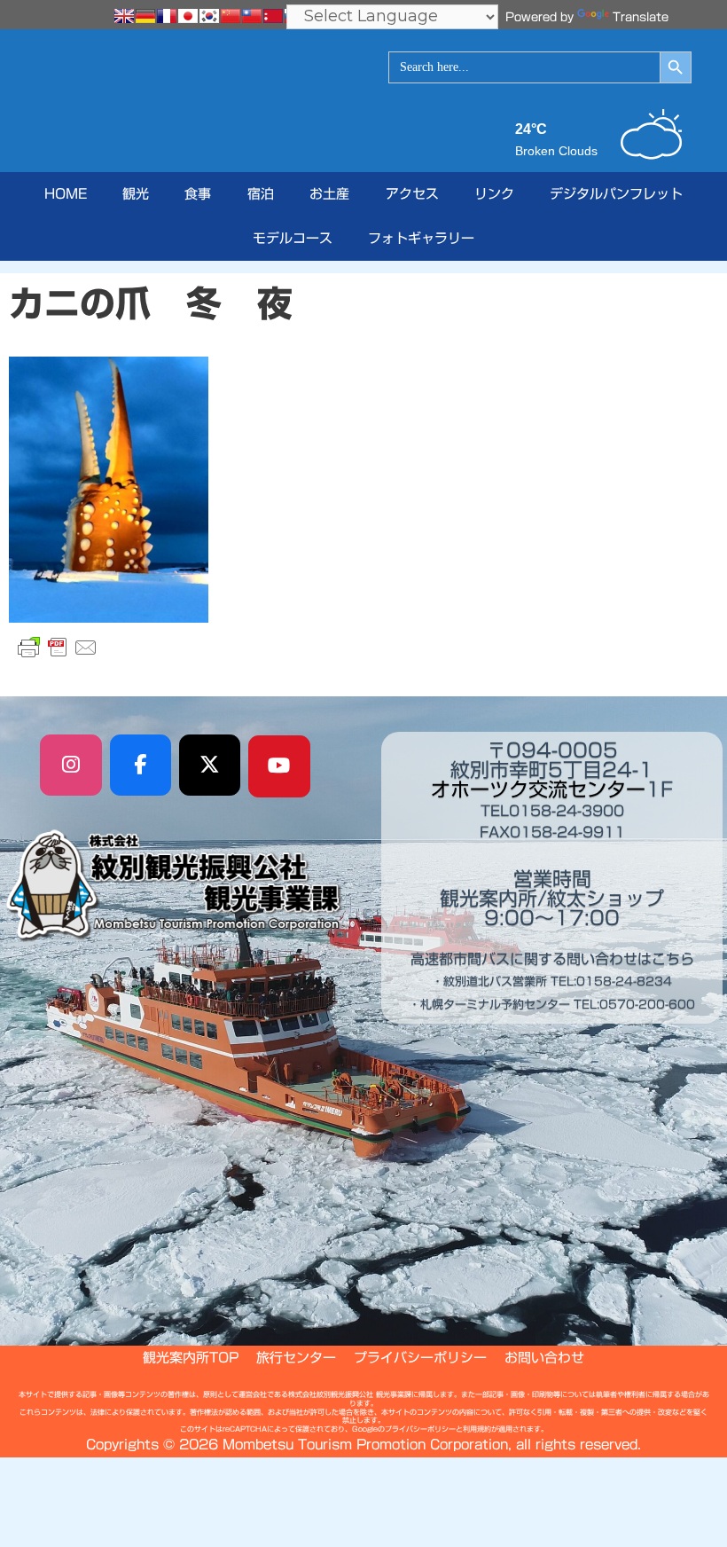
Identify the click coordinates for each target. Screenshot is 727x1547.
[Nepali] (273, 16)
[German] (145, 16)
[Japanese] (188, 16)
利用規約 (477, 1429)
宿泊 (260, 193)
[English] (124, 16)
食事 (197, 193)
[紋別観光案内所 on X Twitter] (210, 765)
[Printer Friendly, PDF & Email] (57, 647)
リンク (494, 193)
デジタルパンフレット (616, 193)
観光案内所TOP (190, 1357)
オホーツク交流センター (538, 789)
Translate (640, 17)
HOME (65, 193)
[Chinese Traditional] (252, 16)
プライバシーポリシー (420, 1357)
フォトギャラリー (421, 238)
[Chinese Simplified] (230, 16)
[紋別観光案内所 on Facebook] (141, 765)
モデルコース (292, 238)
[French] (166, 16)
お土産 (329, 193)
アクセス (412, 193)
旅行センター (296, 1357)
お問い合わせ (544, 1357)
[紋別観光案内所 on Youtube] (279, 766)
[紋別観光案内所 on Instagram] (71, 765)
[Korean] (209, 16)
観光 (135, 193)
